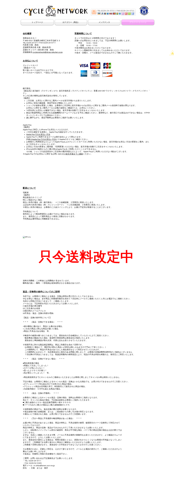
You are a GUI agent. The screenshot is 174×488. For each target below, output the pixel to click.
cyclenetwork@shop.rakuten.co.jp (48, 52)
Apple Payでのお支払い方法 (38, 134)
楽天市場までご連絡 (74, 154)
